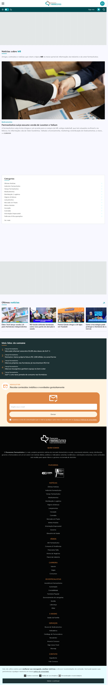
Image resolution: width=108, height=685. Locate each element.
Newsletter (53, 638)
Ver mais (7, 220)
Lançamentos (9, 200)
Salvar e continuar (53, 681)
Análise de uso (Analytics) (50, 675)
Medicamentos (9, 192)
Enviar (53, 414)
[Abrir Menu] (12, 3)
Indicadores (53, 631)
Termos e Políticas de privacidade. (85, 420)
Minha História (9, 205)
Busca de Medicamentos (53, 627)
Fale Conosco (53, 661)
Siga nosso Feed (53, 645)
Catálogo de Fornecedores (53, 634)
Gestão (53, 601)
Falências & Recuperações (13, 216)
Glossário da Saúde (53, 533)
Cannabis (7, 211)
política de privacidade (41, 671)
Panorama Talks (53, 550)
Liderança (53, 605)
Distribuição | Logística (12, 194)
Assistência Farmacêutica (53, 583)
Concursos (53, 574)
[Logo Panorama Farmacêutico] (53, 3)
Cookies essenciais (32, 675)
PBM (53, 608)
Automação (53, 587)
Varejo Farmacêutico (11, 189)
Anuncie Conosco (53, 641)
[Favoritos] (98, 9)
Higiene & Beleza (10, 197)
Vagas (53, 570)
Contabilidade (53, 590)
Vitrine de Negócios (53, 553)
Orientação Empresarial (12, 213)
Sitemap (53, 648)
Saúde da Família (53, 618)
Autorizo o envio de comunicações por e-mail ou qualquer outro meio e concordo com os (54, 420)
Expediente (53, 658)
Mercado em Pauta (11, 203)
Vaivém (53, 566)
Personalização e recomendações (71, 675)
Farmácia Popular (53, 594)
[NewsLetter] (102, 3)
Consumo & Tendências (53, 546)
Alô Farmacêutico (53, 543)
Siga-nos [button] (91, 9)
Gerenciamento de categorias (53, 597)
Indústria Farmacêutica (12, 186)
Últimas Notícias (10, 183)
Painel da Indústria (53, 557)
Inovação (7, 208)
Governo (53, 530)
